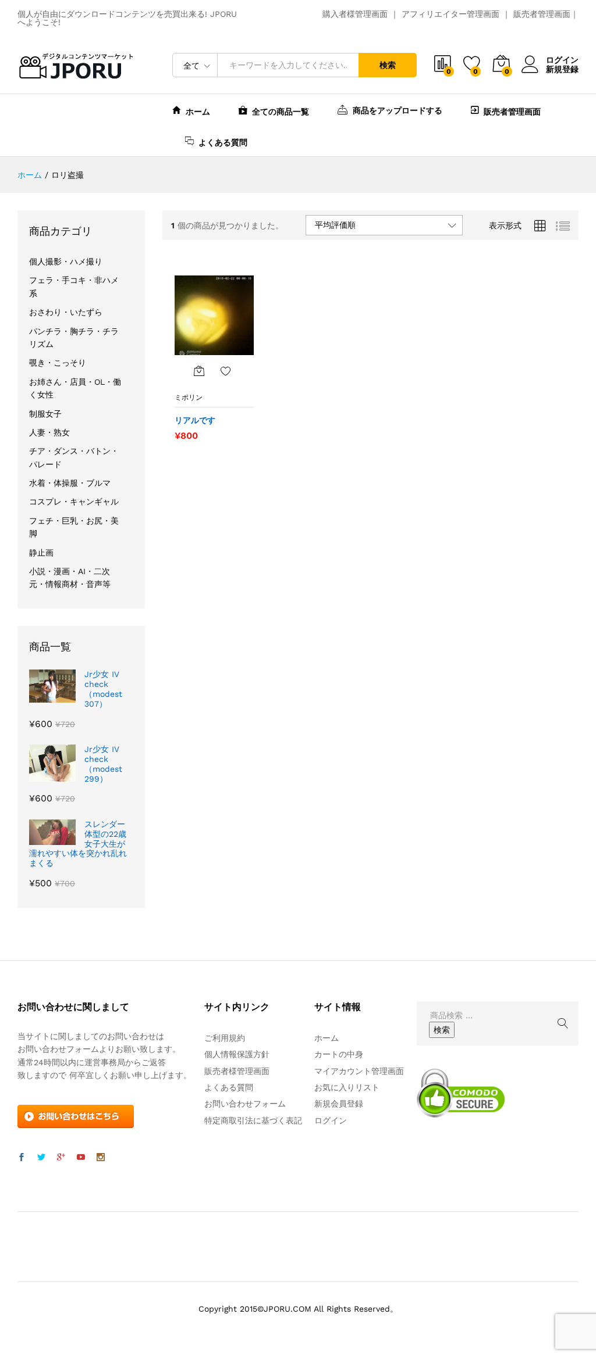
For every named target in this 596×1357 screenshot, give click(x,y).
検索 (387, 65)
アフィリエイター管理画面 (450, 14)
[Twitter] (41, 1157)
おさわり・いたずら (65, 312)
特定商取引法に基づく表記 (253, 1120)
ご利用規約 (224, 1038)
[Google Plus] (61, 1157)
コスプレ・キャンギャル (74, 501)
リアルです (195, 420)
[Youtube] (81, 1157)
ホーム (198, 111)
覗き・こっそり (57, 362)
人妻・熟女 (49, 432)
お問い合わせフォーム (245, 1103)
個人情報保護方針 (236, 1054)
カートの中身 (338, 1054)
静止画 (41, 552)
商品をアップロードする (397, 110)
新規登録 (562, 69)
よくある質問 (222, 142)
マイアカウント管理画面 (359, 1071)
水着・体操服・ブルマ (70, 483)
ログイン (562, 60)
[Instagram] (101, 1157)
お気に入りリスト (346, 1087)
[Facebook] (21, 1157)
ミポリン (189, 397)
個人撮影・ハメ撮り (65, 261)
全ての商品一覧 (280, 111)
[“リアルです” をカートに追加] (199, 371)
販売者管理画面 (541, 14)
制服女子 (45, 413)
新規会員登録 (338, 1103)
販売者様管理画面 (236, 1071)
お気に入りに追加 (226, 371)
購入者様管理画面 (355, 14)
